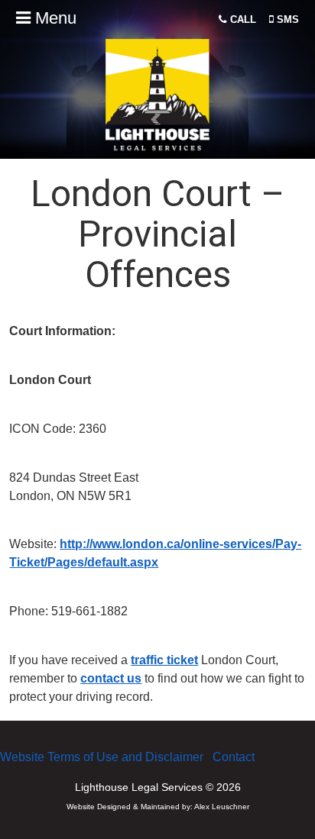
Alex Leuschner (221, 806)
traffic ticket (164, 659)
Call (241, 19)
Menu (53, 17)
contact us (110, 678)
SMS (286, 19)
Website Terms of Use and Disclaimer (101, 756)
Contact (234, 756)
